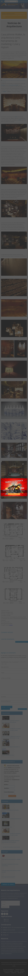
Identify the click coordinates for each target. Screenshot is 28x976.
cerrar (2, 497)
